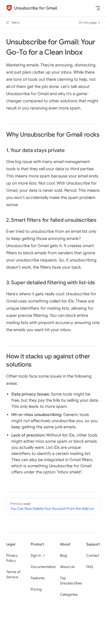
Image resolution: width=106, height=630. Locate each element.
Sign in (36, 555)
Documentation (43, 567)
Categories (69, 594)
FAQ (89, 567)
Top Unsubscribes (71, 580)
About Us (67, 567)
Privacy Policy (12, 558)
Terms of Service (13, 574)
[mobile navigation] (98, 8)
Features (38, 578)
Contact (92, 555)
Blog (63, 555)
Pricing (36, 589)
